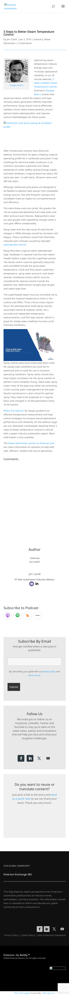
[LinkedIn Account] (36, 583)
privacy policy (49, 671)
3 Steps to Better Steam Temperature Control (45, 83)
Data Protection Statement (51, 935)
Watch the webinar (14, 410)
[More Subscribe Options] (37, 615)
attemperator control (15, 244)
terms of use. (34, 675)
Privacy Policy (11, 935)
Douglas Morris (16, 85)
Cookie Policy (28, 935)
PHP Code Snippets (22, 993)
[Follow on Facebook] (21, 758)
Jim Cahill (12, 39)
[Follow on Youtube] (48, 758)
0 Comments (25, 43)
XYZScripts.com (48, 993)
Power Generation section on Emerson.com (31, 443)
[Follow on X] (39, 758)
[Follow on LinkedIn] (30, 758)
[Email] (31, 583)
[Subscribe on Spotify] (17, 615)
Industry (38, 39)
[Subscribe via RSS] (27, 615)
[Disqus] (35, 502)
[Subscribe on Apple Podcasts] (8, 615)
